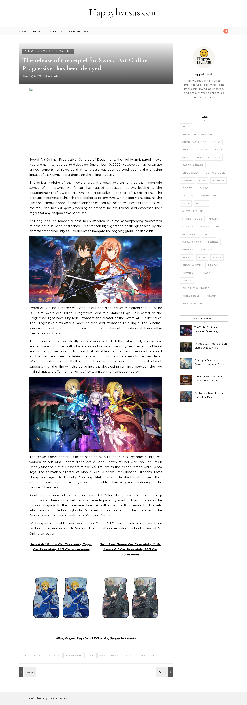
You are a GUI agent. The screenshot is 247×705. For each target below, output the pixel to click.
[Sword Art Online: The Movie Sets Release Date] (27, 672)
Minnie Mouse (192, 219)
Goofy (187, 188)
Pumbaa (188, 249)
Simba (217, 257)
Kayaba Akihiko (74, 655)
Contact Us (78, 31)
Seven (114, 655)
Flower (218, 180)
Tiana (206, 273)
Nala (219, 226)
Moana (214, 219)
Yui (152, 655)
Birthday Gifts (208, 157)
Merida (201, 203)
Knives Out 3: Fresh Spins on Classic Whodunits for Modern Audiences (210, 346)
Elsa (202, 180)
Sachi (102, 655)
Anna (216, 142)
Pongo (213, 242)
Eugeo (37, 655)
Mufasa (187, 226)
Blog (37, 31)
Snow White (191, 265)
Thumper (188, 273)
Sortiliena (129, 655)
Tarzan (213, 265)
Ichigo (203, 188)
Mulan (204, 226)
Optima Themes (57, 698)
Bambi (219, 149)
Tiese (142, 655)
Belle (186, 157)
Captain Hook (192, 165)
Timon (186, 280)
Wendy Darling (193, 303)
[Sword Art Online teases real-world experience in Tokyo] (165, 672)
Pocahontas (191, 242)
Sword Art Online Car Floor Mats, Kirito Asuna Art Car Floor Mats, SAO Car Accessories (130, 549)
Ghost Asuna (53, 655)
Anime (30, 51)
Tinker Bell (191, 296)
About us (55, 31)
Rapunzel (207, 249)
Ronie (91, 655)
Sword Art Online (55, 51)
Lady (185, 203)
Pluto (209, 234)
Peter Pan (190, 234)
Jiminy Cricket (211, 196)
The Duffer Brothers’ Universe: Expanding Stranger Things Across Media (207, 330)
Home (23, 31)
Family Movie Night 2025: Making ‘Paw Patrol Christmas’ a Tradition (208, 379)
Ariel (186, 149)
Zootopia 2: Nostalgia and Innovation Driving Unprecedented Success (209, 395)
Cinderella (190, 173)
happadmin (54, 76)
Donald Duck (215, 173)
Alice (25, 655)
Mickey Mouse (192, 211)
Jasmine (188, 196)
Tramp (211, 296)
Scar (202, 257)
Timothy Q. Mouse (196, 288)
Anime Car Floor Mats (199, 134)
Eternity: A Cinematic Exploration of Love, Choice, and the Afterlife (210, 362)
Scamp (187, 257)
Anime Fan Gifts (194, 142)
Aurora (202, 149)
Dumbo (187, 180)
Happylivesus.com (123, 12)
